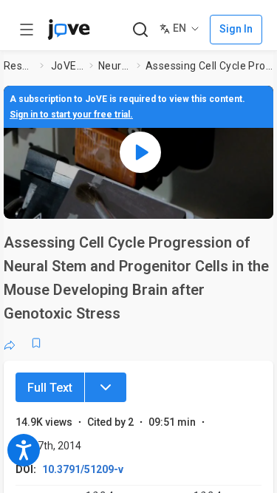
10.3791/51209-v (82, 469)
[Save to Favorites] (36, 343)
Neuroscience (114, 66)
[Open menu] (26, 29)
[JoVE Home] (68, 29)
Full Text (49, 388)
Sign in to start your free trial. (71, 114)
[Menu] (105, 387)
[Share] (10, 343)
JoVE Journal (67, 66)
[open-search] (140, 30)
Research (19, 66)
